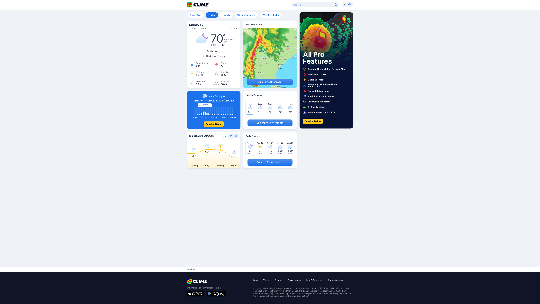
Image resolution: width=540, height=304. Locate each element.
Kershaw (191, 269)
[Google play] (216, 295)
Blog (255, 280)
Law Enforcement (314, 280)
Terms (266, 280)
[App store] (195, 295)
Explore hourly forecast (270, 122)
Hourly (226, 15)
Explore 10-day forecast (270, 162)
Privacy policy (294, 280)
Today (211, 15)
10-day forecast (246, 15)
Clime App (195, 15)
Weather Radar (270, 15)
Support (278, 280)
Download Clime (214, 124)
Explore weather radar (270, 82)
